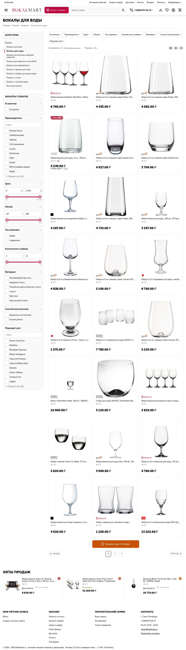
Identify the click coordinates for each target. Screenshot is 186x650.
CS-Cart (76, 647)
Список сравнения (103, 625)
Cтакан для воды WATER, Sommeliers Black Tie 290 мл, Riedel (115, 401)
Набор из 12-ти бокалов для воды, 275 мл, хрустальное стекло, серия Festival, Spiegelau (160, 461)
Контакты (161, 2)
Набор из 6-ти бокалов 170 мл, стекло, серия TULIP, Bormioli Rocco (69, 340)
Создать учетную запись (14, 621)
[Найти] (123, 10)
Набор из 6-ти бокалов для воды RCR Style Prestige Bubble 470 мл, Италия (160, 522)
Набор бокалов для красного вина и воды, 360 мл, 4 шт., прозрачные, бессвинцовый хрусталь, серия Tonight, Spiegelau (160, 401)
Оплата (140, 2)
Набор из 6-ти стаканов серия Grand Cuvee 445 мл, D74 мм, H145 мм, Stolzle (115, 158)
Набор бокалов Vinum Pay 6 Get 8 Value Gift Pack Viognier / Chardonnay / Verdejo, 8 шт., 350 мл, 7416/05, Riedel (99, 580)
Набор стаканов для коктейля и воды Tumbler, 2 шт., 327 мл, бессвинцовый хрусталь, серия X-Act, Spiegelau (115, 522)
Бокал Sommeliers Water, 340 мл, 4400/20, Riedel (69, 401)
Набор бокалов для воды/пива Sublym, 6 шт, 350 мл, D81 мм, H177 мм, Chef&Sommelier (70, 218)
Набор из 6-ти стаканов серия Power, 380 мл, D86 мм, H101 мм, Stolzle (159, 97)
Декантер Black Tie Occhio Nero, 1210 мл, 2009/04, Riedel (159, 580)
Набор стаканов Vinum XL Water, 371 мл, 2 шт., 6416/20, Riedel (69, 461)
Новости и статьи (56, 617)
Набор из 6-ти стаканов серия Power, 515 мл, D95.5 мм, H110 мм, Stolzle (114, 97)
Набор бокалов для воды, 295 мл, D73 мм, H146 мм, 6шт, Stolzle (160, 218)
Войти (5, 617)
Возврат (150, 2)
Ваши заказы (100, 617)
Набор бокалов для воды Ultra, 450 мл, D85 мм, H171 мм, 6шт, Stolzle (115, 461)
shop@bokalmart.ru (149, 629)
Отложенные (100, 621)
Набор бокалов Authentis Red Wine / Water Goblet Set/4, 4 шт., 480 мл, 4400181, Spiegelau (69, 97)
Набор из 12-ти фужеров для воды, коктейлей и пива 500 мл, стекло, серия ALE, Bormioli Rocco (160, 279)
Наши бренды (55, 629)
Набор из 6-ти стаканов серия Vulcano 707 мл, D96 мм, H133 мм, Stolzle (160, 340)
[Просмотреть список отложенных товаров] (167, 10)
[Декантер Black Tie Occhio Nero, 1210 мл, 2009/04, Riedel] (133, 583)
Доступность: (28, 588)
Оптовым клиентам (97, 2)
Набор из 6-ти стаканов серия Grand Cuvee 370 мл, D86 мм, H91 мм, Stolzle (160, 158)
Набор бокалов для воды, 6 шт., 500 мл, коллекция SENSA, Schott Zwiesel (68, 158)
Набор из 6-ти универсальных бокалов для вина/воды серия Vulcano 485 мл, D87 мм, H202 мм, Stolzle (70, 279)
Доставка (130, 2)
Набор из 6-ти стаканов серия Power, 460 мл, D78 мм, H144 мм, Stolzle (114, 218)
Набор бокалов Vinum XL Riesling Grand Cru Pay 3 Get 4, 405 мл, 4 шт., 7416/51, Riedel (38, 580)
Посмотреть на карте (150, 633)
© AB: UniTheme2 (105, 647)
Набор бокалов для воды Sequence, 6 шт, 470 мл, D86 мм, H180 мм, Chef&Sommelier (70, 522)
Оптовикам (54, 642)
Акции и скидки (116, 2)
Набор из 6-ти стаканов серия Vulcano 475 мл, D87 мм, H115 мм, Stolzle (114, 279)
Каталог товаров (56, 621)
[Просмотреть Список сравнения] (160, 10)
